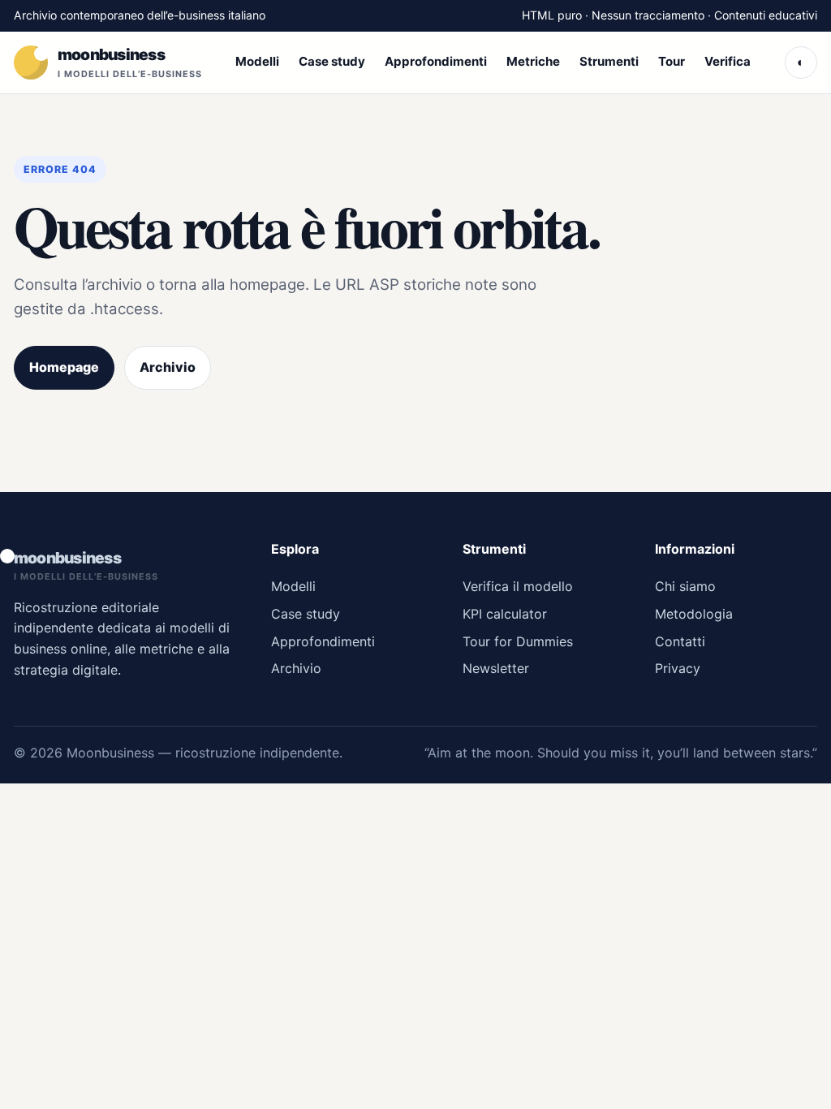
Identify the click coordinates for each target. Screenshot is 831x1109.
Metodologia (694, 614)
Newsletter (496, 668)
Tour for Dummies (518, 641)
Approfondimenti (436, 61)
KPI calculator (505, 614)
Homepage (64, 367)
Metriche (533, 61)
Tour (671, 61)
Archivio (168, 367)
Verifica (727, 61)
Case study (332, 61)
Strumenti (609, 61)
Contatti (680, 641)
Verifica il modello (518, 586)
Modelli (257, 61)
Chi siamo (685, 586)
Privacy (677, 668)
